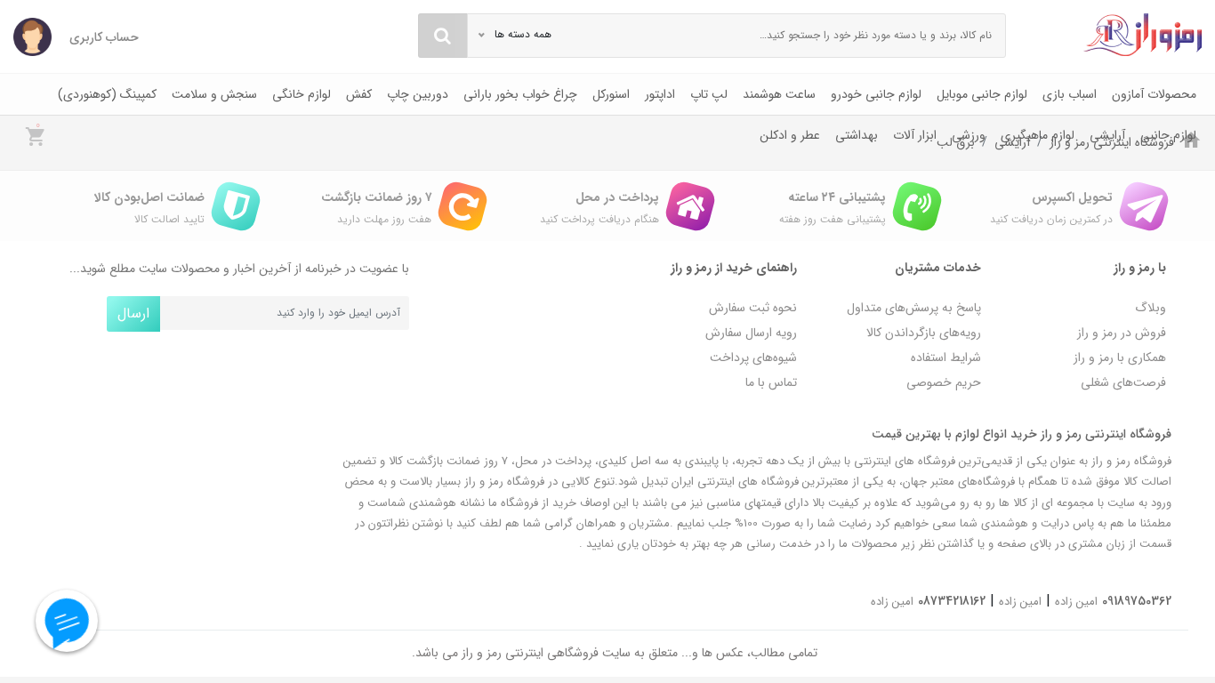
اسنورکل (611, 94)
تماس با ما (771, 382)
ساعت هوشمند (779, 94)
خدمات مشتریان (938, 267)
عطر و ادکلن (790, 135)
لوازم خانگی (301, 94)
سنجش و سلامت (214, 94)
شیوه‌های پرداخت (753, 357)
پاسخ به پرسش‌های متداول (914, 307)
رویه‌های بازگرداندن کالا (923, 332)
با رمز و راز (1140, 267)
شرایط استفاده (946, 357)
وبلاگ (1150, 307)
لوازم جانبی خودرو (876, 94)
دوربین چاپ (417, 94)
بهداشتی (856, 135)
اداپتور (660, 94)
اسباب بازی (1069, 94)
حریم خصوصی (943, 382)
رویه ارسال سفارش (751, 332)
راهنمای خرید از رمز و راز (734, 267)
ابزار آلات (915, 135)
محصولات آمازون (1154, 94)
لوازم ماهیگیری (1037, 135)
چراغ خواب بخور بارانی (520, 94)
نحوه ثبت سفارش (753, 307)
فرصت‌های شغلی (1123, 382)
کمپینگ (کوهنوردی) (107, 94)
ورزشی (969, 135)
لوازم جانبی (1168, 135)
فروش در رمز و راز (1121, 332)
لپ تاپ (709, 94)
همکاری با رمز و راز (1120, 357)
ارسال (133, 313)
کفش (359, 94)
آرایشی (1107, 135)
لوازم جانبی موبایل (982, 94)
